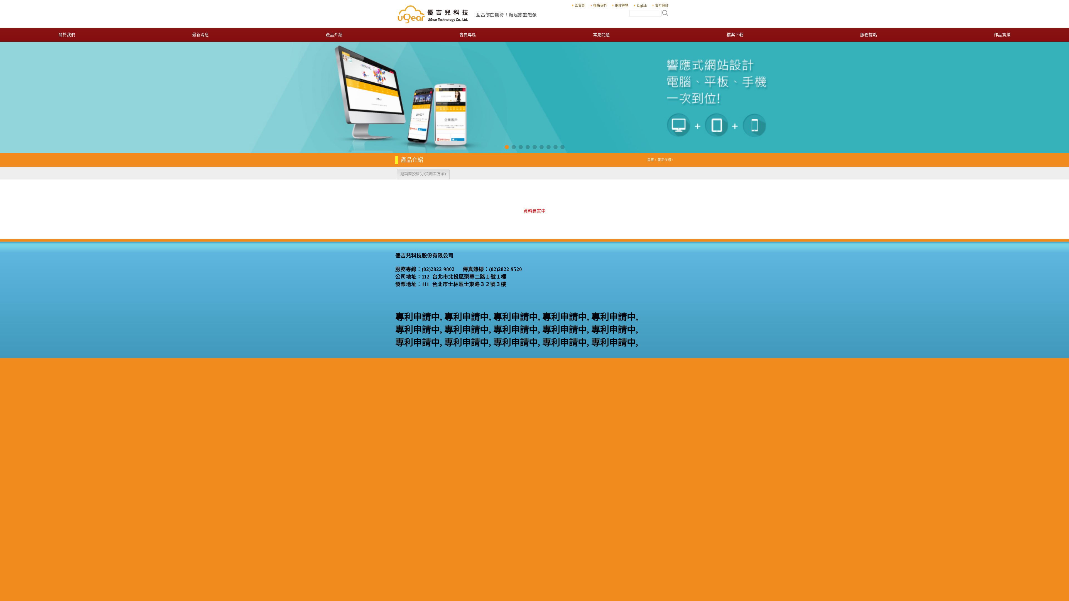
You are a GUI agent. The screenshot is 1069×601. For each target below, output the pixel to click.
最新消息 (200, 35)
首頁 (650, 160)
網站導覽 (621, 6)
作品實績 (1002, 35)
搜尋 (665, 13)
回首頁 (580, 6)
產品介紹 (334, 35)
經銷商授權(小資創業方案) (423, 174)
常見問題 (601, 35)
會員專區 (467, 35)
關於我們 (66, 35)
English (642, 6)
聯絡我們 (600, 6)
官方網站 (661, 6)
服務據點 (868, 35)
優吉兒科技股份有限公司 (467, 14)
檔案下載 (735, 35)
